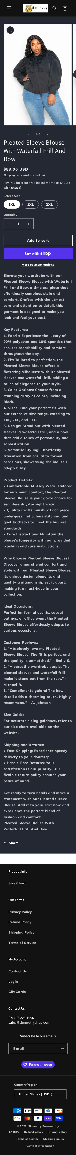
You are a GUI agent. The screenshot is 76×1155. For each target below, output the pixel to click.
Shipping (9, 175)
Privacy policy (57, 1131)
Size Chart (17, 883)
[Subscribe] (62, 1048)
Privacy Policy (20, 912)
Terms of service (27, 1138)
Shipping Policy (21, 932)
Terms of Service (22, 943)
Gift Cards (17, 992)
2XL (49, 204)
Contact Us (17, 971)
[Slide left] (28, 133)
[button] (9, 8)
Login (13, 982)
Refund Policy (19, 922)
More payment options (38, 264)
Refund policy (33, 1131)
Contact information (40, 1145)
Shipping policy (54, 1138)
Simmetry (35, 1126)
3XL (11, 204)
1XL (30, 204)
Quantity (11, 215)
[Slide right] (47, 133)
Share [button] (14, 843)
